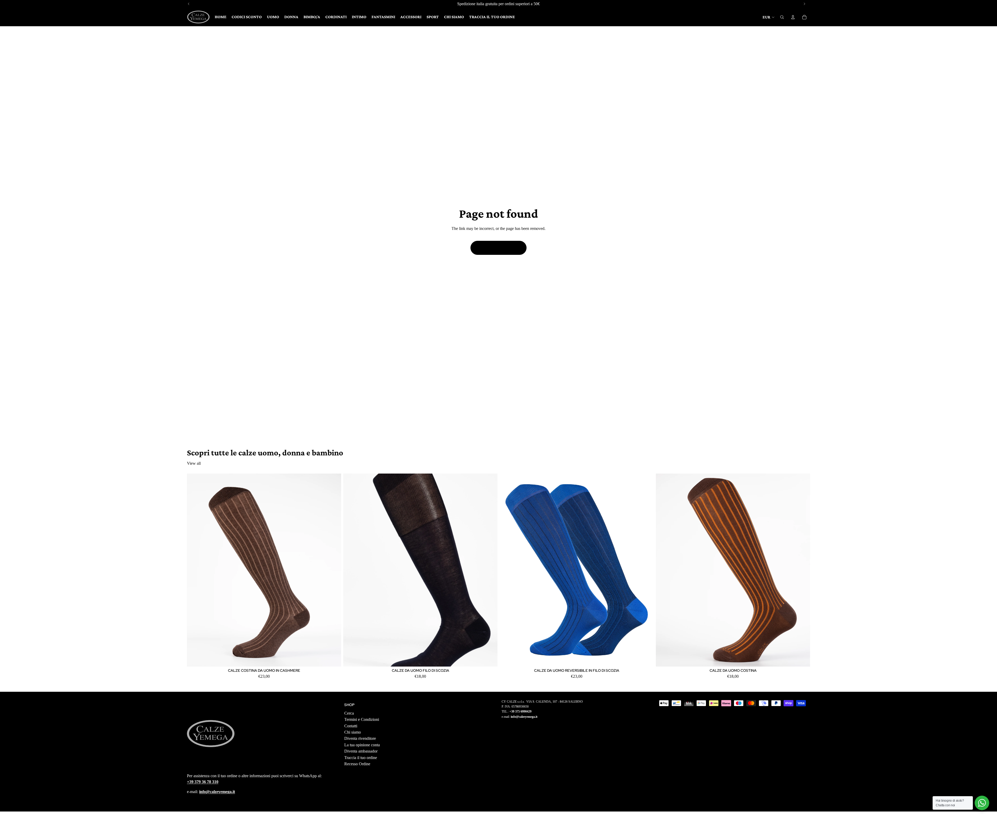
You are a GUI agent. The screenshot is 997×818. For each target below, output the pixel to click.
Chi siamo (352, 732)
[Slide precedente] (195, 570)
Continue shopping (498, 247)
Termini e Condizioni (361, 719)
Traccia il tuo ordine (360, 757)
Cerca (349, 713)
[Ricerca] (782, 17)
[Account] (793, 17)
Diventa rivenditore (360, 738)
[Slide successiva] (333, 570)
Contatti (350, 726)
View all (194, 463)
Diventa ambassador (361, 751)
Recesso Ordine (357, 764)
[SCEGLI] (333, 658)
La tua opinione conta (362, 745)
